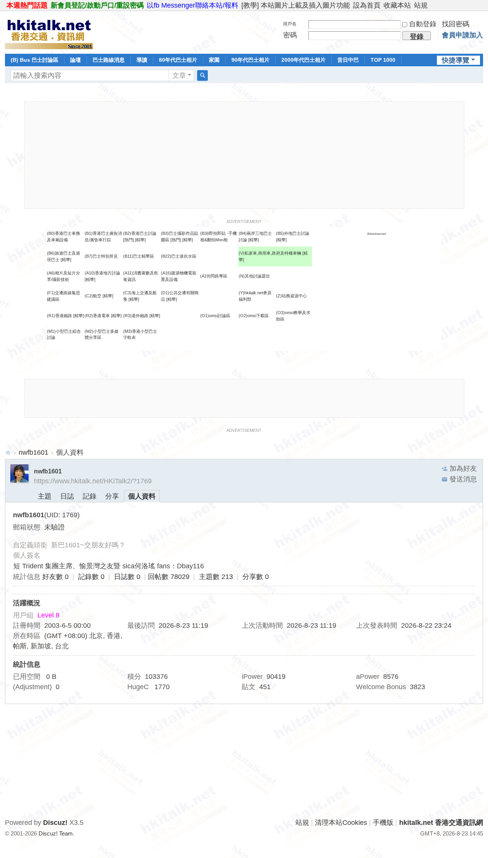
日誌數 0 (127, 577)
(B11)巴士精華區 (138, 256)
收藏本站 (397, 5)
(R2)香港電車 (97, 315)
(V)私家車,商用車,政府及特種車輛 (270, 253)
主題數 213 (216, 577)
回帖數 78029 (168, 577)
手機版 (383, 822)
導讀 (141, 60)
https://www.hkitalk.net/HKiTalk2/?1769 (93, 481)
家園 (214, 60)
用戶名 (290, 24)
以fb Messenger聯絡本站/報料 (192, 5)
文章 (179, 75)
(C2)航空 (93, 295)
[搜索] (202, 75)
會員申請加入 (462, 35)
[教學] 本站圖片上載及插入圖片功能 (295, 5)
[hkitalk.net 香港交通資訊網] (49, 31)
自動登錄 (423, 24)
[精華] (140, 239)
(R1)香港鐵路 (59, 315)
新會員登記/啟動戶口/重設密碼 (97, 5)
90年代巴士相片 (250, 60)
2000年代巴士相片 (303, 60)
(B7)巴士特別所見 (101, 256)
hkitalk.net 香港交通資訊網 (8, 452)
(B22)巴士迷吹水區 (178, 256)
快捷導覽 (455, 60)
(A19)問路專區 (213, 276)
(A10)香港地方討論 (102, 273)
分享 (112, 496)
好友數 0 (55, 577)
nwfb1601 (33, 452)
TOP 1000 (383, 60)
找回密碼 (455, 24)
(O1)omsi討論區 (215, 315)
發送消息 (463, 479)
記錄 (89, 496)
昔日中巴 (348, 60)
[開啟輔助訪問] (481, 5)
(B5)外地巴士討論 (292, 233)
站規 (421, 5)
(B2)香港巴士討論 (139, 233)
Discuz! (55, 822)
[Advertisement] (244, 155)
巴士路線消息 (109, 60)
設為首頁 (366, 5)
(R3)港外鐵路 (135, 315)
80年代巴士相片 (178, 60)
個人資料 (142, 496)
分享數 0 (255, 577)
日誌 (67, 496)
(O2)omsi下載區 (254, 315)
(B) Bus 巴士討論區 (34, 60)
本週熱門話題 (27, 5)
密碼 (290, 35)
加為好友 (463, 468)
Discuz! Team (56, 833)
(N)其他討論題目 (254, 276)
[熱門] (128, 239)
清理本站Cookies (341, 822)
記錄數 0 (91, 577)
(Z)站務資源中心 (291, 295)
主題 (44, 496)
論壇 (75, 60)
